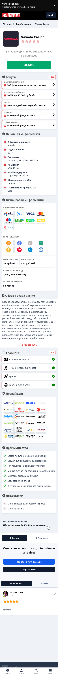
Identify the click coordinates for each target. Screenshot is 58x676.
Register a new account (29, 561)
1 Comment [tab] (42, 538)
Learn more (6, 5)
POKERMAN (16, 592)
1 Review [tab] (14, 538)
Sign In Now (29, 569)
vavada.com (14, 145)
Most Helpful (16, 583)
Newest (44, 583)
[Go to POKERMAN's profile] (5, 594)
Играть (29, 65)
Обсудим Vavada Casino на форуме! (24, 525)
